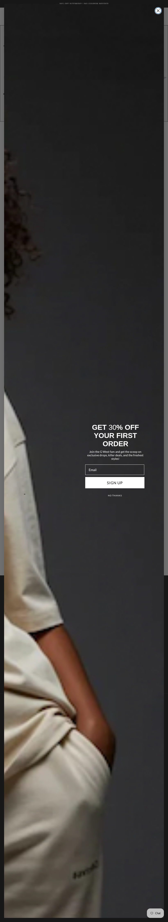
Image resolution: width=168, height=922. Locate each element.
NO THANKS (115, 495)
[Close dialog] (158, 11)
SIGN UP (115, 483)
